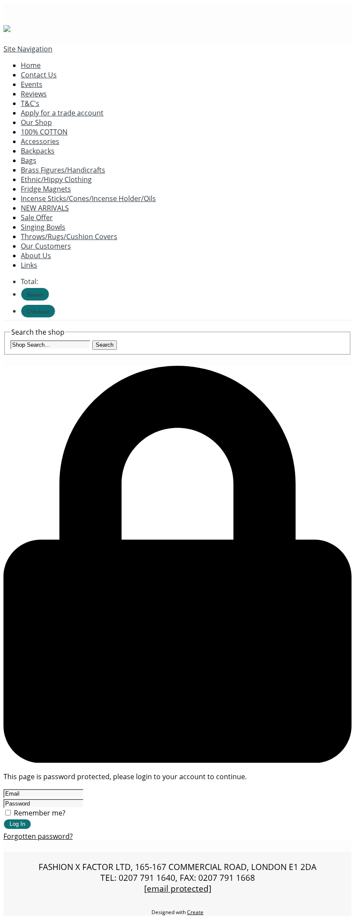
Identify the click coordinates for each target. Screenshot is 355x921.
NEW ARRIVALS (45, 208)
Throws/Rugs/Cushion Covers (69, 236)
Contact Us (39, 75)
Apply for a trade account (62, 113)
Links (29, 265)
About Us (36, 255)
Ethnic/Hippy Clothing (56, 179)
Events (31, 84)
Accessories (40, 141)
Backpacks (38, 151)
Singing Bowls (43, 227)
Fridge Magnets (46, 189)
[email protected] (177, 888)
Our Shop (36, 122)
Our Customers (46, 246)
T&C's (30, 103)
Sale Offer (37, 217)
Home (31, 65)
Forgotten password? (38, 836)
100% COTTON (44, 132)
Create (195, 912)
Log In (17, 824)
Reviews (34, 94)
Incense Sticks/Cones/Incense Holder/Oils (88, 198)
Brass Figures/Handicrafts (63, 170)
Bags (28, 160)
